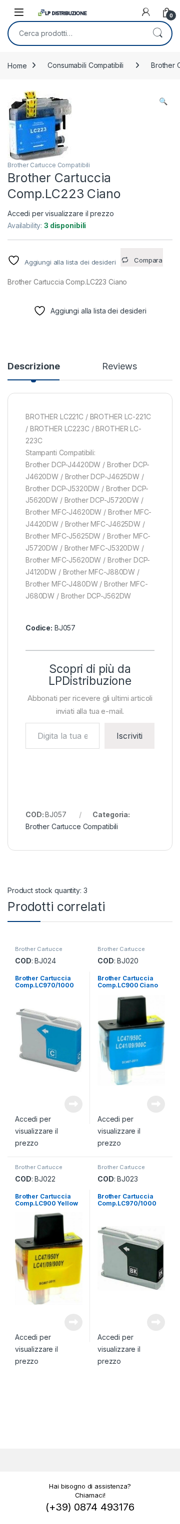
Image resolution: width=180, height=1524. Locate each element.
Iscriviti (129, 736)
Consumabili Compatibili (86, 65)
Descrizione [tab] (34, 366)
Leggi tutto (73, 1104)
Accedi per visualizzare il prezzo (61, 213)
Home (17, 65)
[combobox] (76, 33)
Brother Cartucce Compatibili (49, 165)
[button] (163, 101)
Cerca (158, 33)
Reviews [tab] (119, 366)
